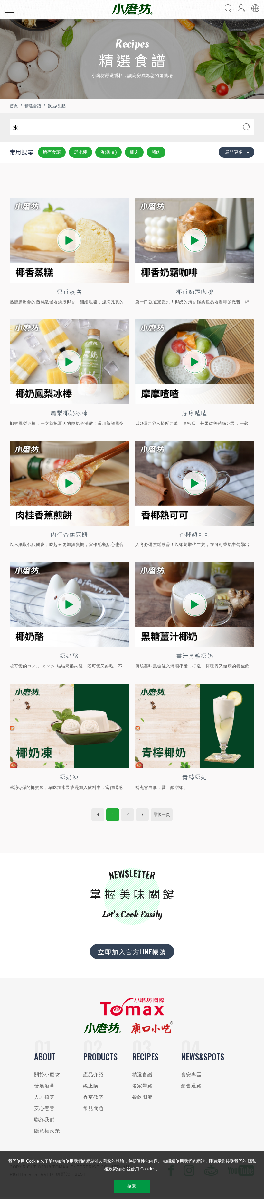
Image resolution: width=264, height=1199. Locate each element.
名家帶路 (142, 1085)
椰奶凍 (69, 777)
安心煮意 (44, 1108)
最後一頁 (161, 814)
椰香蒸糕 (69, 291)
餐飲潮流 (142, 1097)
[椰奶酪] (69, 604)
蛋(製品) (108, 152)
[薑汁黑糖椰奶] (194, 604)
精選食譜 (32, 105)
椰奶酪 (69, 655)
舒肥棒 (80, 152)
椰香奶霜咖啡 (194, 291)
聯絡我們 (44, 1119)
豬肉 (156, 152)
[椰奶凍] (69, 726)
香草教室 (93, 1097)
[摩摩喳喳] (194, 361)
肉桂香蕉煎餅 (69, 534)
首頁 (14, 105)
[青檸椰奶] (194, 726)
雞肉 (134, 152)
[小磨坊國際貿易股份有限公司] (132, 1014)
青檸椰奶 (194, 777)
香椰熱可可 (195, 534)
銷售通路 (191, 1085)
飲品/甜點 (57, 105)
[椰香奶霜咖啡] (194, 240)
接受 (131, 1186)
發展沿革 (44, 1085)
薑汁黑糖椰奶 (194, 655)
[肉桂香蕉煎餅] (69, 483)
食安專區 (191, 1074)
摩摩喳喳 (194, 412)
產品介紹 (93, 1074)
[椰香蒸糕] (69, 240)
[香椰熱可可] (194, 483)
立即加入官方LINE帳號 (132, 951)
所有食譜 (52, 152)
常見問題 (93, 1108)
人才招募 (44, 1097)
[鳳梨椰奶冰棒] (69, 361)
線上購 (91, 1085)
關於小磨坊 (47, 1074)
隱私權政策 (47, 1130)
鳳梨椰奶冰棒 (69, 412)
